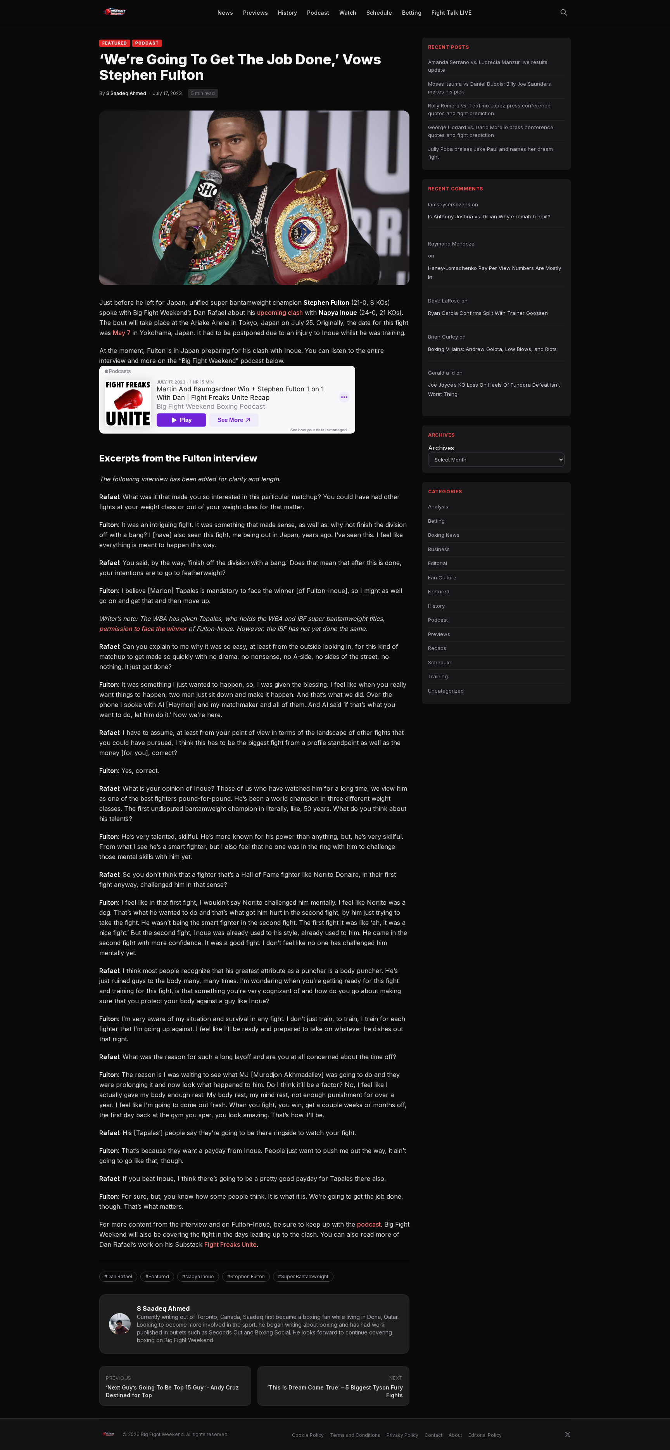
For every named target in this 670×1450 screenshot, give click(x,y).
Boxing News (443, 535)
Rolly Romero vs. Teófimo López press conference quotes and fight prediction (489, 109)
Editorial (437, 563)
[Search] (564, 12)
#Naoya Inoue (198, 1276)
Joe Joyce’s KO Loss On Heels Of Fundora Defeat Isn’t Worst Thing (494, 389)
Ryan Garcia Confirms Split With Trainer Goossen (488, 313)
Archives (441, 448)
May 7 (122, 333)
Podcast (147, 43)
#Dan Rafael (118, 1276)
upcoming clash (280, 312)
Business (439, 549)
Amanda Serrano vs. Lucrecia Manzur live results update (487, 66)
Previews (439, 634)
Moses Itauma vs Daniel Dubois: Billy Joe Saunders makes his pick (489, 88)
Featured (114, 43)
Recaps (437, 648)
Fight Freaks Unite (230, 1244)
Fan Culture (442, 577)
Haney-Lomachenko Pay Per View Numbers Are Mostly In (494, 272)
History (436, 606)
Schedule (439, 662)
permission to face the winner (142, 629)
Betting (436, 521)
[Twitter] (568, 1434)
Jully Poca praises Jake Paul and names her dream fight (490, 153)
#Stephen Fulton (246, 1276)
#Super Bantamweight (303, 1276)
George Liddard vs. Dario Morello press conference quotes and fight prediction (490, 131)
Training (438, 676)
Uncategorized (446, 691)
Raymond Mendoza (451, 243)
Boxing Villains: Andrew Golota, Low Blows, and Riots (492, 349)
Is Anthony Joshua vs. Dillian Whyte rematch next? (489, 216)
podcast (369, 1224)
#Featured (157, 1276)
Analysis (438, 506)
